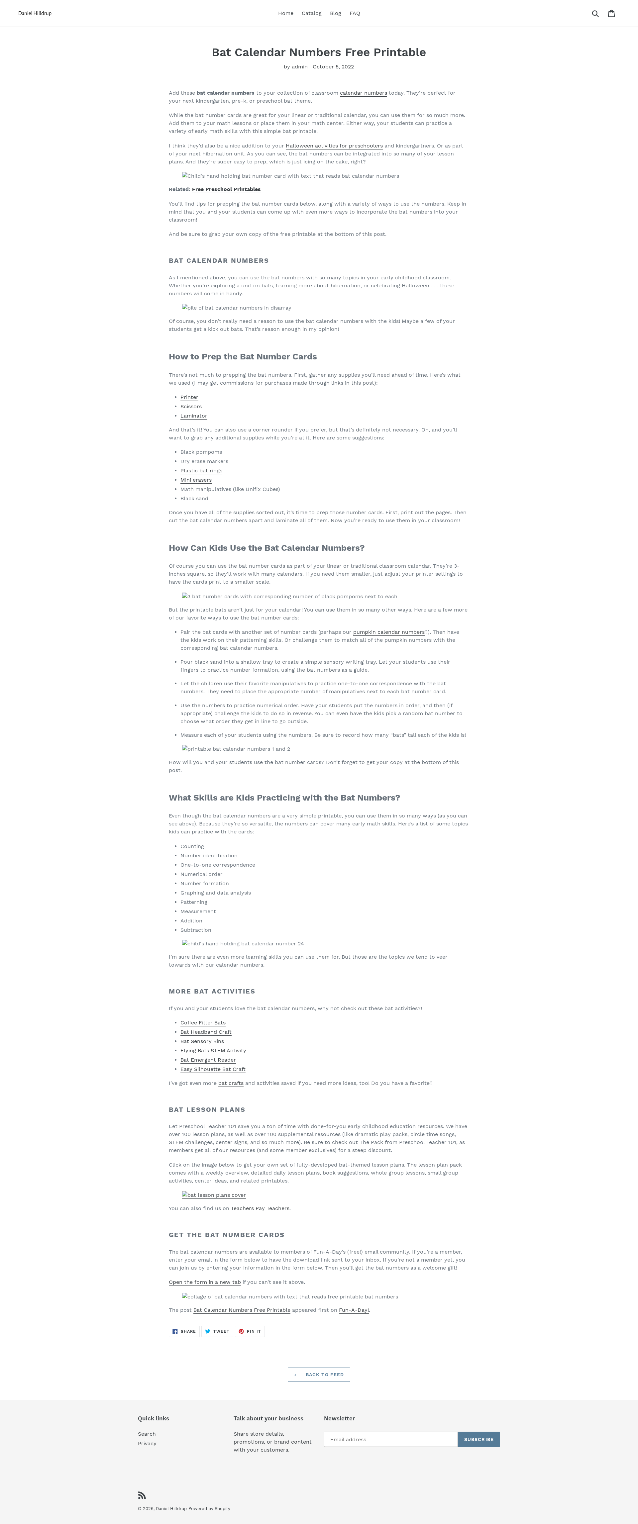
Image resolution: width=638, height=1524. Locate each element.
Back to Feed (324, 1374)
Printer (189, 397)
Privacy (147, 1443)
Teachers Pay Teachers (260, 1208)
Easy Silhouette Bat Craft (213, 1069)
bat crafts (231, 1083)
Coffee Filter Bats (203, 1022)
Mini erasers (196, 480)
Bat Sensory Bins (202, 1041)
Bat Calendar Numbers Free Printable (241, 1310)
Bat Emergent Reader (208, 1060)
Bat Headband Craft (206, 1032)
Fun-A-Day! (354, 1310)
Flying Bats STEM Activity (213, 1050)
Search (147, 1434)
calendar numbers (363, 93)
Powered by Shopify (209, 1508)
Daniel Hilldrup (171, 1508)
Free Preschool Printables (226, 189)
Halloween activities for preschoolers (334, 146)
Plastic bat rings (201, 470)
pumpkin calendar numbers (389, 632)
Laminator (193, 416)
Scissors (191, 406)
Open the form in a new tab (205, 1282)
